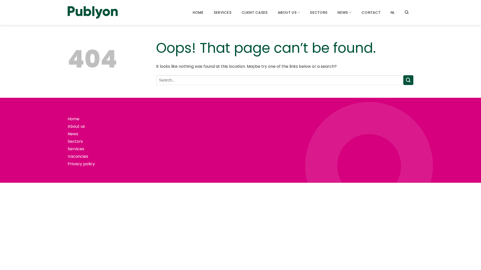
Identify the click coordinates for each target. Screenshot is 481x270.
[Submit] (408, 80)
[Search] (406, 12)
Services (222, 12)
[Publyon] (93, 12)
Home (198, 12)
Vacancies (78, 156)
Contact (371, 12)
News (342, 12)
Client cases (255, 12)
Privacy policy (81, 164)
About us (287, 12)
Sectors (318, 12)
